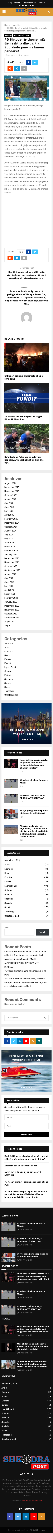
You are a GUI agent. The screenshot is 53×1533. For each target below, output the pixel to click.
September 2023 (12, 570)
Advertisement (30, 3)
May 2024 (9, 538)
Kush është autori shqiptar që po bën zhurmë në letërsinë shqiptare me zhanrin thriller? (34, 764)
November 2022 (11, 610)
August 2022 (10, 621)
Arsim (7, 647)
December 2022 (11, 606)
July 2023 (8, 578)
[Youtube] (33, 1516)
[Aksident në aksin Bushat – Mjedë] (11, 783)
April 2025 (9, 515)
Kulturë (7, 663)
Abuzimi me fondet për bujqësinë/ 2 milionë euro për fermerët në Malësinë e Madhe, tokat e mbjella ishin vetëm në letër (25, 982)
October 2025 (10, 495)
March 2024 (9, 546)
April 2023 (9, 590)
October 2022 (10, 614)
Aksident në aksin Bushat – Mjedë (20, 959)
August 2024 (10, 531)
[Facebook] (10, 1516)
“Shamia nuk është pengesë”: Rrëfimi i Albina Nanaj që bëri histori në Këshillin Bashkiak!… (33, 1364)
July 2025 (8, 503)
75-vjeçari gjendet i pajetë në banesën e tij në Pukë (34, 811)
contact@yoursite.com (32, 1500)
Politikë (27, 35)
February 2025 (11, 519)
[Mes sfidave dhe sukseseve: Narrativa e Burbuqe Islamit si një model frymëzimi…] (8, 1347)
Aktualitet (8, 35)
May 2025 (9, 511)
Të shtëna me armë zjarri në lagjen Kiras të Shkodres (23, 418)
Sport (7, 687)
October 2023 (10, 566)
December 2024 (11, 523)
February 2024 (11, 550)
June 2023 (9, 582)
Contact (42, 3)
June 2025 (9, 507)
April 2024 (9, 542)
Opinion (7, 671)
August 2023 (10, 574)
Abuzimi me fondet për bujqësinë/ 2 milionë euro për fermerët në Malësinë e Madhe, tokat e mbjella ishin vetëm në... (34, 831)
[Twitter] (18, 1516)
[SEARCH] (45, 1018)
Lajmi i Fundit (18, 35)
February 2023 (11, 598)
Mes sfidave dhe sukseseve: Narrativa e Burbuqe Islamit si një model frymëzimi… (33, 1346)
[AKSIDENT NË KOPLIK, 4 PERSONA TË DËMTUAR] (11, 798)
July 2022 (8, 625)
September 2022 (12, 618)
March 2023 (9, 594)
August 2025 (10, 499)
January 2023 (10, 602)
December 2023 (11, 558)
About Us (17, 3)
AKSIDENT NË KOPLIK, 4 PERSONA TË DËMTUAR (32, 796)
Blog (10, 3)
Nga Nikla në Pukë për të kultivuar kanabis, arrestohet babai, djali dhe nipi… (24, 460)
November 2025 (11, 491)
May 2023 (9, 586)
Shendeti (8, 679)
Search (7, 927)
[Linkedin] (26, 1516)
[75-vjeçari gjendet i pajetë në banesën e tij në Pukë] (11, 814)
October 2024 (10, 527)
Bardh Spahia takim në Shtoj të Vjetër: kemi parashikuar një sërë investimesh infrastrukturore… (26, 275)
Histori (7, 655)
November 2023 (11, 562)
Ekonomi (8, 651)
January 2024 (10, 554)
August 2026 (10, 483)
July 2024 (8, 535)
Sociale (7, 683)
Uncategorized (11, 695)
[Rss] (41, 1516)
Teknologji (9, 691)
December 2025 (11, 487)
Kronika (7, 659)
